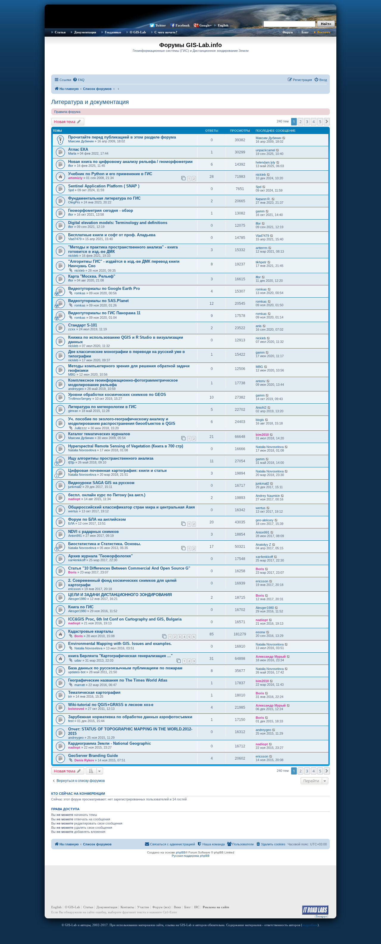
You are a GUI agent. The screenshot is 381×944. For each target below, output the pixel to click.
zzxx (71, 329)
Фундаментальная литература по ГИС (104, 198)
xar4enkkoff (76, 560)
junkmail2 (75, 487)
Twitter (160, 25)
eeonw (260, 632)
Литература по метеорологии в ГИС (102, 407)
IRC (196, 907)
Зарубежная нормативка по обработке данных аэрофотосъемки (130, 717)
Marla (72, 153)
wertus (73, 511)
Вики (177, 907)
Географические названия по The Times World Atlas (117, 680)
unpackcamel (265, 150)
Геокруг (321, 916)
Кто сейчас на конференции (78, 793)
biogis (260, 420)
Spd (71, 190)
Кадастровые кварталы (90, 631)
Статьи (60, 32)
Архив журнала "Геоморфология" (100, 556)
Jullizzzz (80, 428)
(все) (167, 907)
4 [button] (314, 121)
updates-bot (76, 672)
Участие (143, 907)
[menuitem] (79, 79)
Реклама (323, 32)
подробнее (310, 925)
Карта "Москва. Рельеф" (91, 276)
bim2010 (262, 434)
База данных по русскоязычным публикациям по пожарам (125, 668)
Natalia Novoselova (82, 450)
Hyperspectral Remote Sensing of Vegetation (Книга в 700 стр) (125, 446)
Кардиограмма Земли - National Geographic (109, 743)
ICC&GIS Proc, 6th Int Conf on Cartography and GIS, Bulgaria (125, 619)
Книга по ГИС (80, 607)
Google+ (205, 25)
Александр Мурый (271, 656)
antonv (261, 381)
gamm (260, 211)
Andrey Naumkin (268, 495)
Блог (305, 32)
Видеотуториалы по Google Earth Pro (104, 288)
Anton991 (75, 535)
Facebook (183, 25)
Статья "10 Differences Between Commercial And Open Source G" (129, 568)
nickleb (261, 174)
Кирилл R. (263, 199)
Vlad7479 (75, 239)
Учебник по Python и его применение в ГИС (110, 174)
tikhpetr (261, 262)
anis (259, 326)
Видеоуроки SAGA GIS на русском (101, 482)
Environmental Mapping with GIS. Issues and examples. (120, 643)
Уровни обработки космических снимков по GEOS (117, 394)
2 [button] (300, 121)
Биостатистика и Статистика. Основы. (104, 544)
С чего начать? (165, 32)
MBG (72, 374)
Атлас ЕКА (78, 149)
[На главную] (190, 13)
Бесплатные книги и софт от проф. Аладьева (111, 235)
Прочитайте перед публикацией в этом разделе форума (122, 137)
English (223, 25)
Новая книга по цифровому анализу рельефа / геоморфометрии (130, 161)
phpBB (180, 852)
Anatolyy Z (263, 544)
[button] (327, 121)
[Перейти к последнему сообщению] (284, 138)
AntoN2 (261, 407)
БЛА (71, 523)
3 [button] (307, 121)
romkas (79, 293)
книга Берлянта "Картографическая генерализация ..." (120, 656)
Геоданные (113, 32)
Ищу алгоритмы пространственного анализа (110, 458)
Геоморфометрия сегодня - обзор (100, 210)
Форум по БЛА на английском (97, 519)
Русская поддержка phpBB (191, 855)
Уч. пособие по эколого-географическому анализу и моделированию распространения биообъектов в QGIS (121, 421)
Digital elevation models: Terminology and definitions (117, 222)
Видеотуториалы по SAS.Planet (98, 300)
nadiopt (74, 499)
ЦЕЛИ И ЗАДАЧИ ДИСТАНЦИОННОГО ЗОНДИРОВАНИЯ (120, 594)
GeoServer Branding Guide (93, 755)
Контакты (127, 907)
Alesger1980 (77, 599)
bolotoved (76, 708)
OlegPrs (74, 202)
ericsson (74, 589)
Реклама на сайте (216, 907)
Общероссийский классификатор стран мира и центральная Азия (131, 507)
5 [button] (320, 121)
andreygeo (76, 389)
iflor (70, 165)
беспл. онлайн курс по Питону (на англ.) (106, 495)
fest (71, 721)
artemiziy (75, 178)
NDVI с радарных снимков (93, 531)
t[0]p (71, 462)
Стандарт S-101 (82, 325)
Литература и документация (90, 102)
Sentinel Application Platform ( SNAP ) (103, 186)
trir (70, 696)
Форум (287, 32)
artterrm (261, 248)
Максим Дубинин (81, 141)
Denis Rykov (84, 760)
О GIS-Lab (138, 32)
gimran (73, 411)
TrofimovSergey (79, 398)
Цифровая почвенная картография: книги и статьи (117, 470)
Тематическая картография (94, 692)
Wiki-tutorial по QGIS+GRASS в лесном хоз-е (110, 704)
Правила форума (67, 111)
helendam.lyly (265, 162)
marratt (79, 685)
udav (78, 660)
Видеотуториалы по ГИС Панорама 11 (104, 313)
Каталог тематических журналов (99, 434)
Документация (85, 32)
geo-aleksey (265, 520)
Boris (72, 572)
